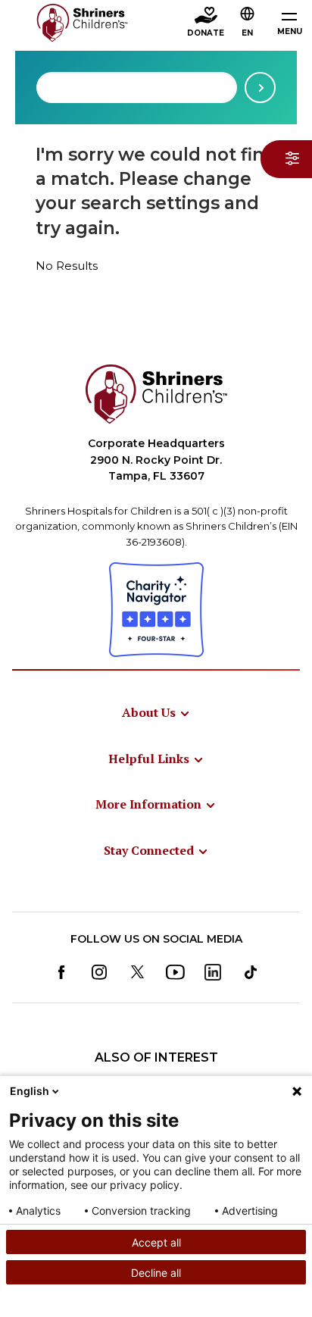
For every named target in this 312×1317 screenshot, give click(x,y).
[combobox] (136, 87)
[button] (248, 23)
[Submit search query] (260, 87)
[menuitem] (156, 712)
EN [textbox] (247, 33)
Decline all (156, 1272)
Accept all (156, 1242)
